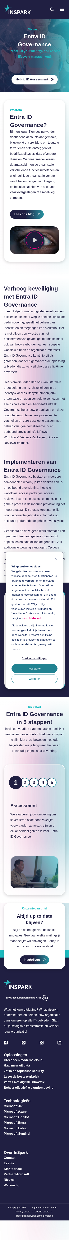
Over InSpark (16, 1152)
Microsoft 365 (13, 1106)
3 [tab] (34, 782)
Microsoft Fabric (15, 1128)
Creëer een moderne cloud (23, 1060)
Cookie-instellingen (34, 658)
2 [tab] (25, 782)
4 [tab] (43, 782)
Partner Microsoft (16, 1174)
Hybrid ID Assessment (32, 79)
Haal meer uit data (17, 1065)
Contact (9, 1157)
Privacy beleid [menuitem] (23, 1211)
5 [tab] (52, 782)
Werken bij (11, 1185)
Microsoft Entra (15, 1122)
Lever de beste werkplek (21, 1076)
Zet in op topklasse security (24, 1071)
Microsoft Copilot (16, 1117)
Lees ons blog (24, 214)
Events (9, 1163)
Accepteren (34, 668)
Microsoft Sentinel (17, 1133)
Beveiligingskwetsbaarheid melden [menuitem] (34, 1216)
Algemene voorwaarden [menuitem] (44, 1207)
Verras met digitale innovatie (24, 1082)
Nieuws (9, 1179)
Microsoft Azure (15, 1111)
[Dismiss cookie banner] (56, 559)
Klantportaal (13, 1168)
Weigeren (34, 678)
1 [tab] (15, 782)
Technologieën (17, 1101)
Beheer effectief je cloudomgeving (28, 1087)
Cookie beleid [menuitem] (42, 1211)
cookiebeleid (32, 618)
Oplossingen (15, 1055)
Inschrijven (32, 959)
